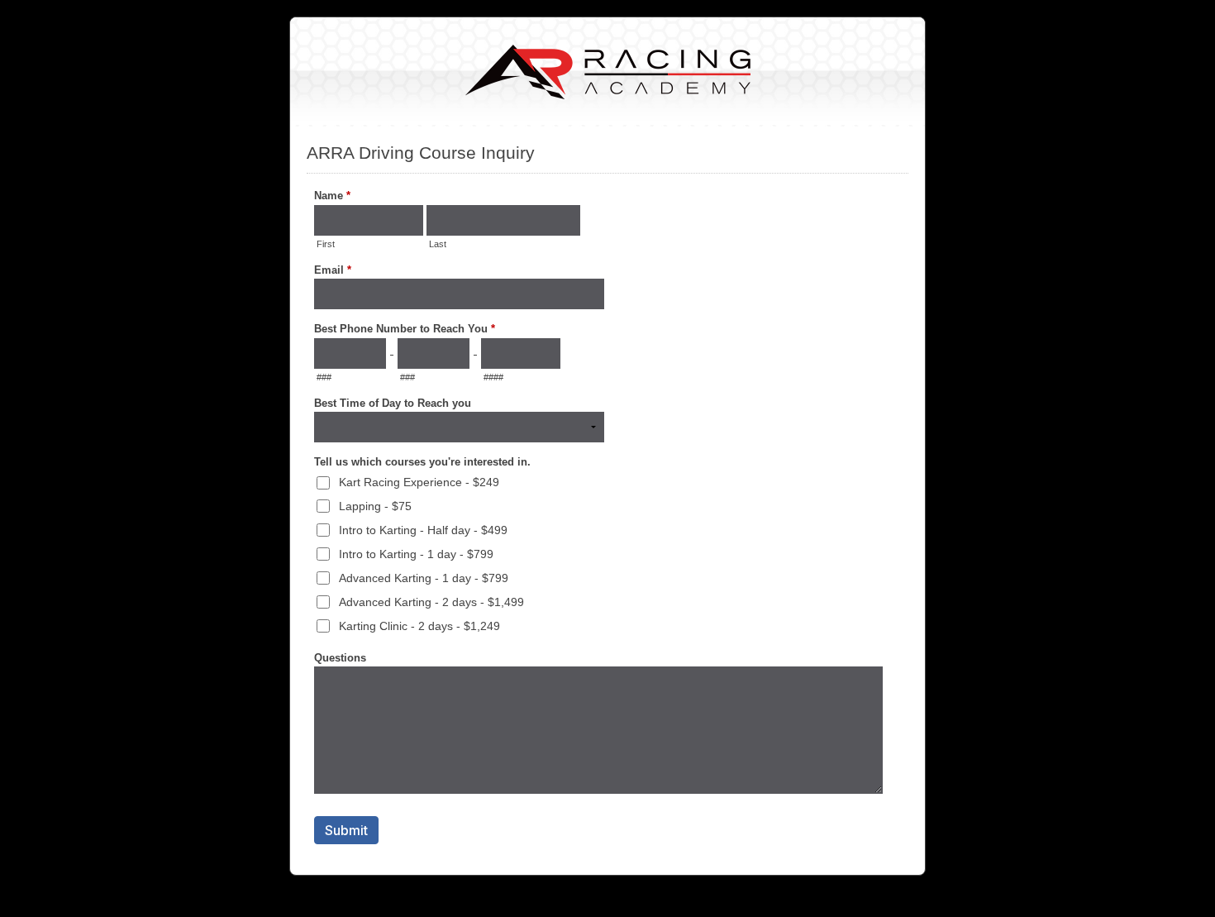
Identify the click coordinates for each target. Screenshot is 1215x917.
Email (332, 270)
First (326, 244)
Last (437, 244)
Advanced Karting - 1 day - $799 (423, 578)
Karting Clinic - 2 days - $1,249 (419, 626)
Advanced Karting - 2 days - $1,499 (431, 602)
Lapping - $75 (375, 506)
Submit (346, 830)
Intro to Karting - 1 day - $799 (416, 554)
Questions (340, 658)
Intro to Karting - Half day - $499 (423, 530)
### (324, 377)
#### (493, 377)
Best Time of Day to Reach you (392, 403)
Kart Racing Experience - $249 (419, 482)
